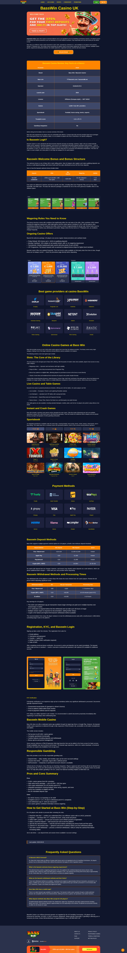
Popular (35, 428)
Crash (71, 428)
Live (53, 428)
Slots (90, 428)
